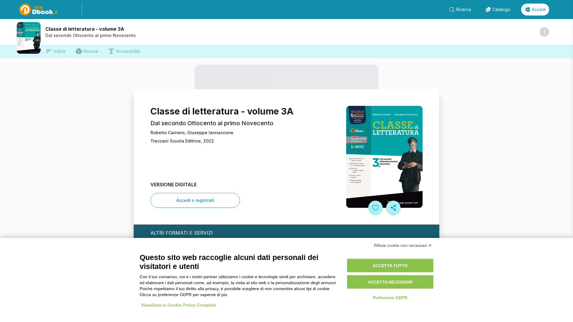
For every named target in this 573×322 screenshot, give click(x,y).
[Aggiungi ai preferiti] (375, 208)
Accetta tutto (390, 265)
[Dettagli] (544, 32)
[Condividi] (393, 208)
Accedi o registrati (195, 200)
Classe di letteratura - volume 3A (84, 29)
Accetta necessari (390, 282)
